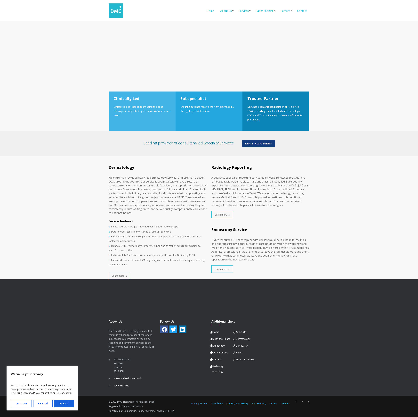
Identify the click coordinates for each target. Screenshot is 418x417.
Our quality (242, 345)
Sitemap (284, 403)
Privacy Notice (199, 403)
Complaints (217, 403)
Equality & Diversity (237, 403)
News (239, 352)
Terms (273, 403)
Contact (302, 11)
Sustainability (259, 403)
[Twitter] (173, 329)
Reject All (43, 403)
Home (210, 11)
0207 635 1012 (121, 385)
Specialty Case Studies (258, 143)
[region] (42, 388)
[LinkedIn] (182, 329)
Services (244, 11)
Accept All (64, 403)
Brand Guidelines (245, 359)
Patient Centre (264, 11)
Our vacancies (220, 352)
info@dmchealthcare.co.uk (128, 378)
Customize (21, 403)
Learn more (118, 275)
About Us (226, 11)
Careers (285, 11)
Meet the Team (221, 338)
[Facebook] (164, 329)
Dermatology (243, 338)
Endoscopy (218, 345)
